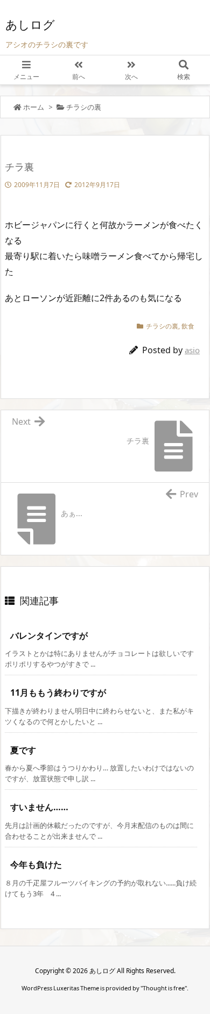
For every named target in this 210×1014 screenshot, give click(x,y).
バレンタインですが (49, 635)
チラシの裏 (83, 107)
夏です (23, 750)
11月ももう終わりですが (58, 692)
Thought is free (164, 988)
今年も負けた (36, 864)
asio (192, 350)
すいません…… (39, 807)
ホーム (33, 107)
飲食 (187, 326)
